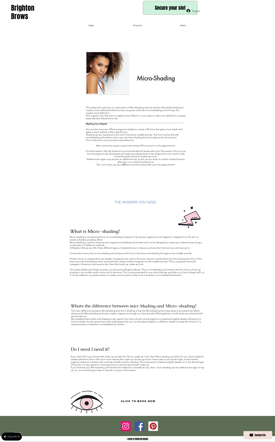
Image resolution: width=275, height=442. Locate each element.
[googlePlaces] (139, 426)
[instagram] (153, 426)
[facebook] (125, 426)
